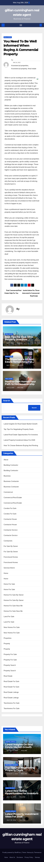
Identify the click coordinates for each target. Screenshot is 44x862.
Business (7, 476)
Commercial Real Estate (13, 497)
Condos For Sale (10, 508)
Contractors (8, 541)
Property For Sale (10, 654)
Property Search (10, 665)
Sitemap (37, 857)
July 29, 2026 (12, 820)
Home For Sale (9, 584)
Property (7, 643)
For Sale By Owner (11, 546)
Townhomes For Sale (12, 703)
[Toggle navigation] (21, 25)
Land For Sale (9, 616)
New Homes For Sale (12, 627)
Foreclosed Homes (11, 557)
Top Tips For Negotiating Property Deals (19, 429)
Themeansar (37, 852)
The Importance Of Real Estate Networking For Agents (19, 362)
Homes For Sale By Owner (14, 595)
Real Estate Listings (11, 692)
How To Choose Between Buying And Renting (21, 445)
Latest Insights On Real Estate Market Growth (20, 424)
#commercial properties (19, 65)
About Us (12, 857)
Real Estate (7, 37)
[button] (37, 25)
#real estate (32, 68)
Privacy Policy (29, 857)
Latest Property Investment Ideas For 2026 (19, 440)
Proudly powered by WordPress (11, 852)
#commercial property (19, 68)
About (6, 460)
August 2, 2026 (12, 774)
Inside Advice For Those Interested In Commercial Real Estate (30, 293)
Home (6, 573)
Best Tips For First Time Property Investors (19, 338)
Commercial (8, 492)
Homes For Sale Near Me (13, 606)
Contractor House (10, 519)
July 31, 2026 (12, 797)
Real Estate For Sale (11, 681)
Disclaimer (20, 857)
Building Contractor (11, 465)
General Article (9, 568)
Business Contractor (11, 481)
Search (6, 401)
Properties (7, 638)
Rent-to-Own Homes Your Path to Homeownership (20, 383)
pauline (20, 343)
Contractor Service (11, 530)
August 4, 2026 (12, 750)
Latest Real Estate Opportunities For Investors (21, 435)
